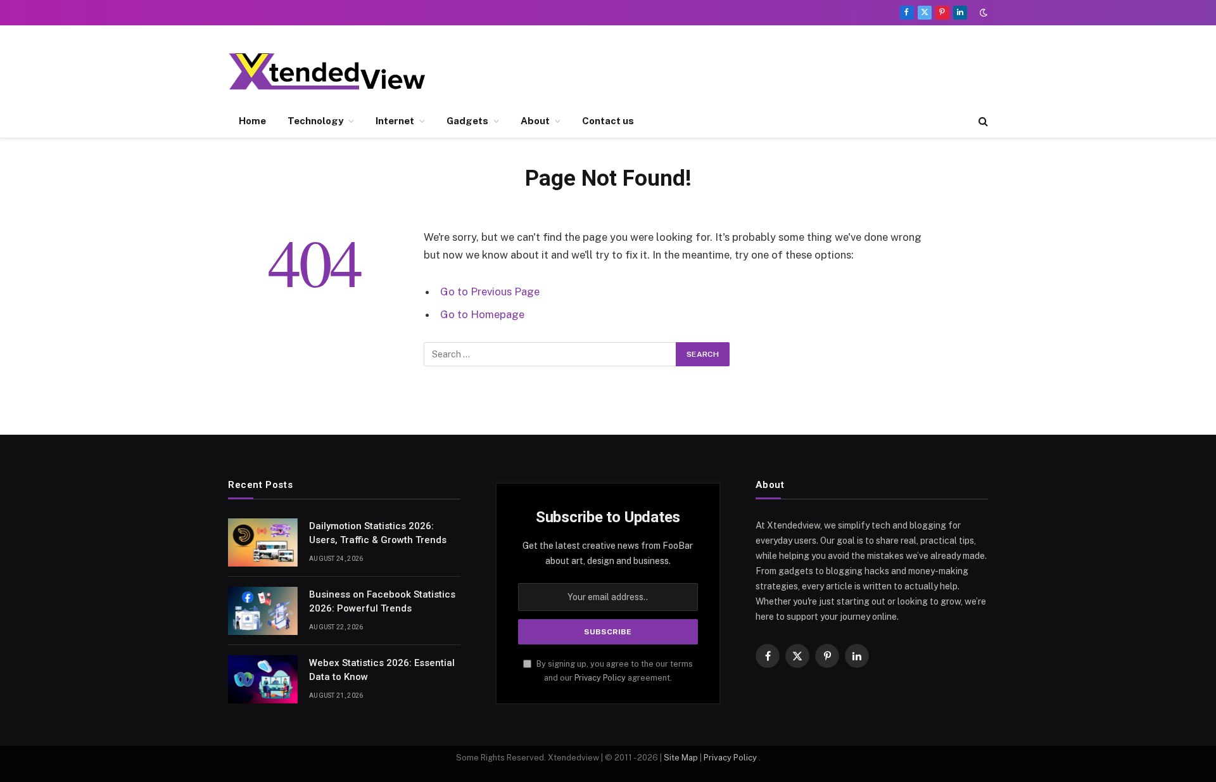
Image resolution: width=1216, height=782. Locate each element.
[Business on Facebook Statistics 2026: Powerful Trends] (263, 611)
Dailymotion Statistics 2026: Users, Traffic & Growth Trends (377, 532)
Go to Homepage (482, 314)
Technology (315, 120)
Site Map (681, 757)
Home (252, 120)
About (535, 120)
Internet (395, 120)
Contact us (608, 120)
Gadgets (467, 120)
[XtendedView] (337, 71)
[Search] (982, 121)
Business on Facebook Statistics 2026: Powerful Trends (382, 601)
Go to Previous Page (490, 291)
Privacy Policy (600, 678)
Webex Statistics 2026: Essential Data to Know (382, 669)
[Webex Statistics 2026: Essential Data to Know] (263, 679)
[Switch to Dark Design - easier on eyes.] (982, 12)
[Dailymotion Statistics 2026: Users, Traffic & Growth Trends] (263, 542)
